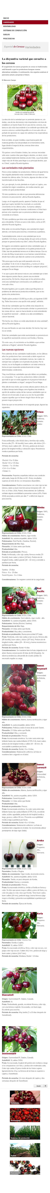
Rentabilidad (9, 26)
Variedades (8, 22)
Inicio (6, 18)
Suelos (6, 34)
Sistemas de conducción (15, 30)
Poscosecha (9, 38)
